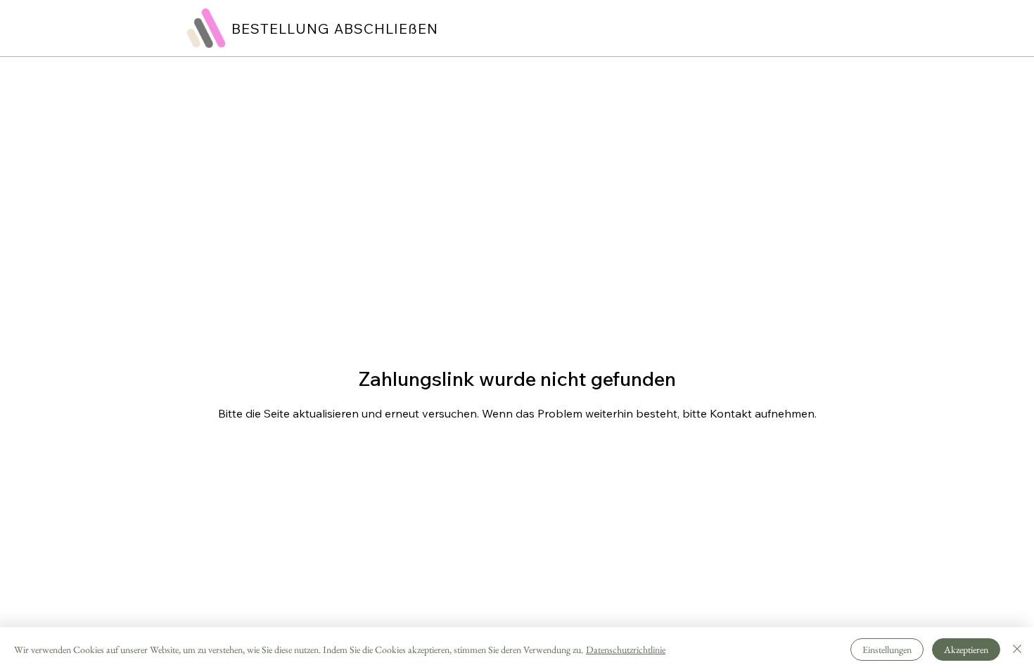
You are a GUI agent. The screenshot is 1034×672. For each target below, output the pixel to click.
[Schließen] (1017, 649)
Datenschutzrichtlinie (625, 649)
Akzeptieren (966, 649)
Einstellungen (887, 649)
